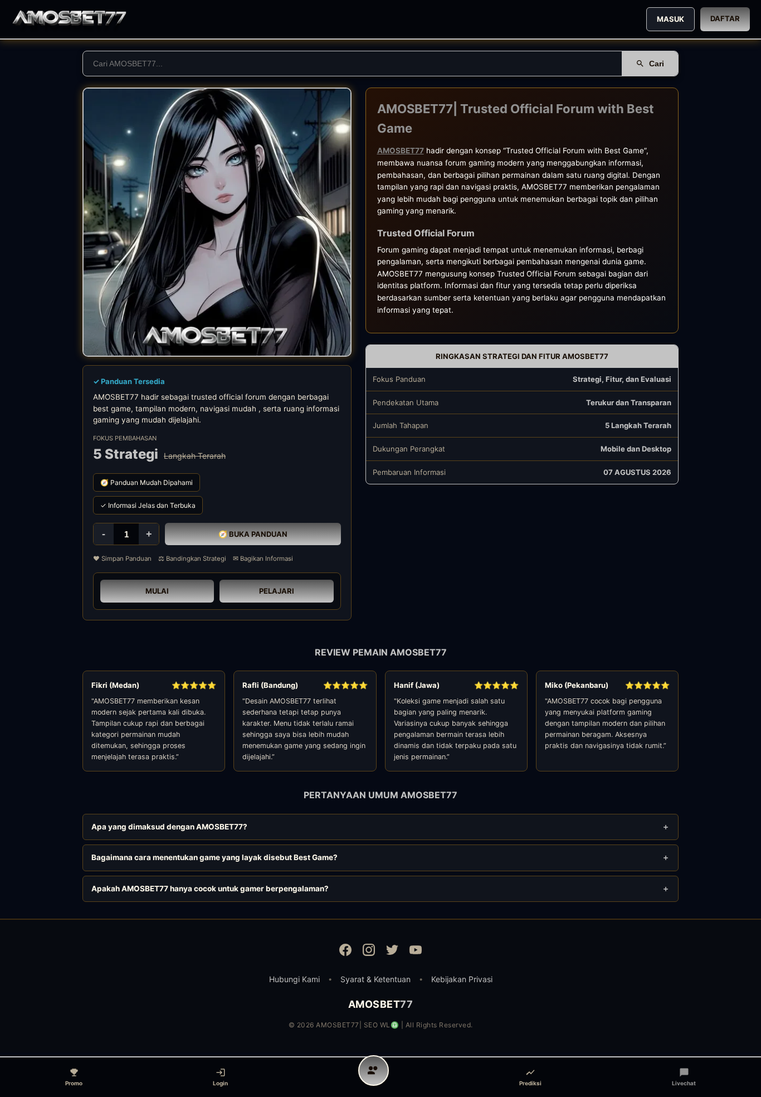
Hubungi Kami (294, 979)
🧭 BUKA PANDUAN (252, 534)
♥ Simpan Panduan (122, 558)
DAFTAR (725, 18)
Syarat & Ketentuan (375, 979)
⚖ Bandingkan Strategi (192, 558)
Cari (656, 63)
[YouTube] (415, 952)
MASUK (670, 18)
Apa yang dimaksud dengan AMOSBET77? (169, 826)
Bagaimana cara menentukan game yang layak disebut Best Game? (214, 857)
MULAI (157, 590)
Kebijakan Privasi (461, 979)
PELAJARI (276, 590)
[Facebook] (345, 952)
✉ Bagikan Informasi (263, 558)
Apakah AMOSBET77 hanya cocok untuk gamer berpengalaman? (210, 888)
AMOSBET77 (400, 150)
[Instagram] (369, 952)
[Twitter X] (392, 952)
